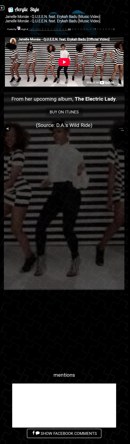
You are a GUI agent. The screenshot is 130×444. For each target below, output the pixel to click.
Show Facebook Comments (68, 433)
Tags (122, 130)
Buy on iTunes (64, 111)
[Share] (8, 129)
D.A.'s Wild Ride (73, 125)
